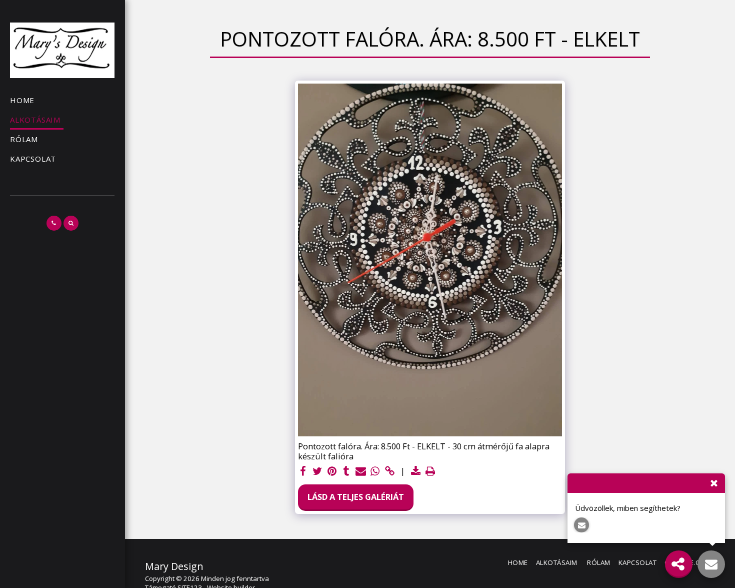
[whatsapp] (375, 471)
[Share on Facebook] (303, 471)
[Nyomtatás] (430, 471)
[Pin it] (331, 471)
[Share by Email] (361, 471)
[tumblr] (346, 471)
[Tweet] (317, 471)
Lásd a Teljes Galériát (356, 496)
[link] (389, 471)
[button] (54, 223)
